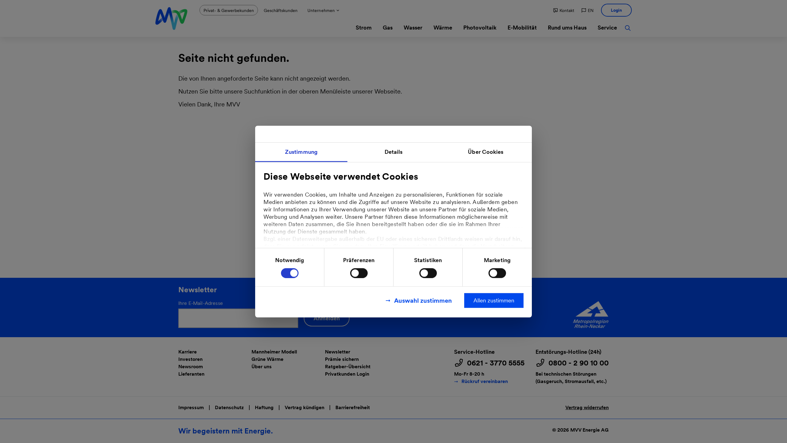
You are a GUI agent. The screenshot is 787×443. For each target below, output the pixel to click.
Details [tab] (394, 152)
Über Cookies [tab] (485, 152)
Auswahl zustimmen (423, 300)
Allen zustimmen (493, 300)
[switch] (359, 273)
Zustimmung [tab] (301, 152)
